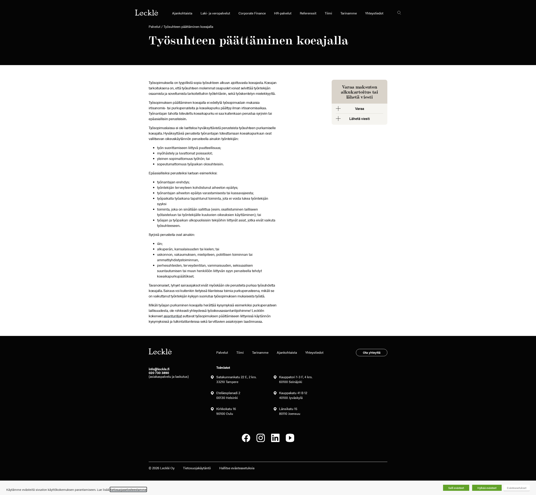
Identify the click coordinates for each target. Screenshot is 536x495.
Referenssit (308, 13)
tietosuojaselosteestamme (128, 489)
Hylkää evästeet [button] (486, 488)
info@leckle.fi (159, 368)
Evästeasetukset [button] (516, 488)
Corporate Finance (252, 13)
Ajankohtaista (182, 13)
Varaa (359, 108)
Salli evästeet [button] (456, 488)
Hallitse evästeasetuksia (236, 467)
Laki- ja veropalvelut (215, 13)
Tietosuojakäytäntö (197, 467)
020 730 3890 (159, 372)
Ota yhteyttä (371, 352)
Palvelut (154, 26)
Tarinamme (348, 13)
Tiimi (328, 13)
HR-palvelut (282, 13)
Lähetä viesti (359, 118)
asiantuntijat (173, 315)
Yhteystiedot (374, 13)
